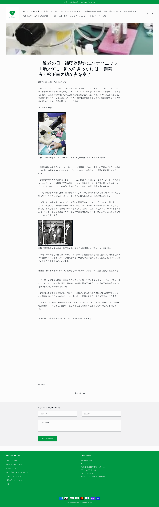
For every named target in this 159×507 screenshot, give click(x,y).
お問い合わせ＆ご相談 (14, 480)
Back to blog (81, 393)
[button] (36, 11)
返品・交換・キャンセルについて (18, 472)
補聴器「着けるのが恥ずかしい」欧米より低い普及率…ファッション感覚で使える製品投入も (78, 270)
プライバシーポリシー (14, 476)
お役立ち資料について (14, 464)
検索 (7, 484)
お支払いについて (12, 468)
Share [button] (43, 384)
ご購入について (12, 460)
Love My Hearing (75, 502)
